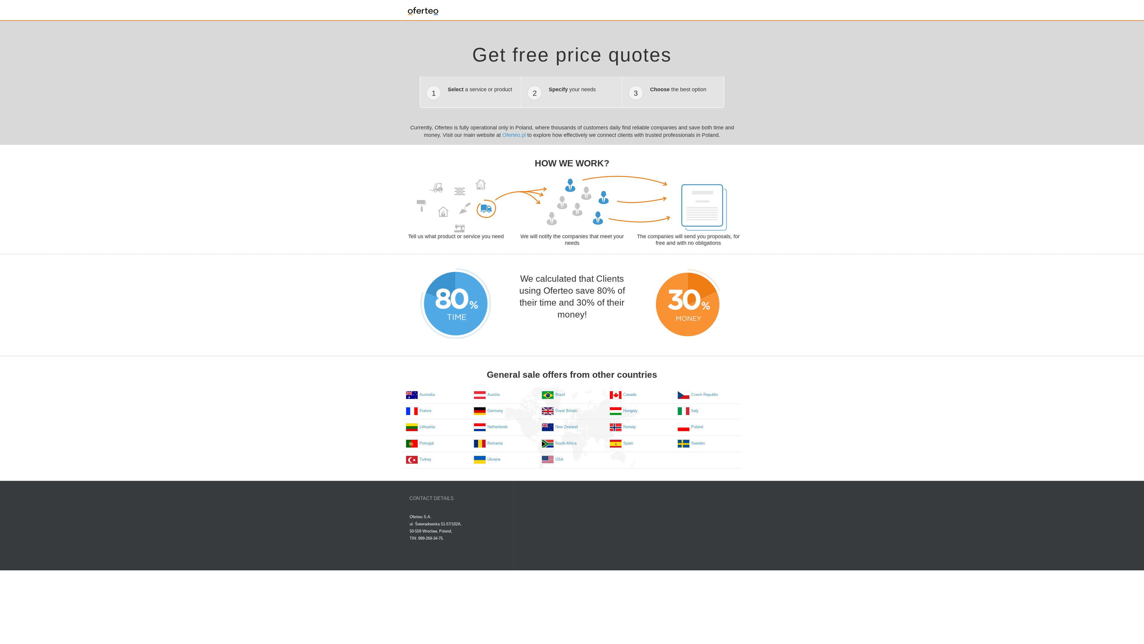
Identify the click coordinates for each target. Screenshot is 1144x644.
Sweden (698, 443)
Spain (628, 443)
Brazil (560, 394)
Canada (629, 394)
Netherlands (497, 427)
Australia (427, 394)
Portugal (426, 443)
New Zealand (566, 427)
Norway (629, 427)
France (425, 410)
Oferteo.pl (514, 135)
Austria (493, 394)
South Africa (565, 443)
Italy (695, 410)
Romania (495, 443)
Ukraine (493, 459)
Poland (697, 427)
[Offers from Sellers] (423, 9)
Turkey (425, 459)
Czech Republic (704, 394)
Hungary (630, 410)
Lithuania (427, 427)
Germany (495, 410)
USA (559, 459)
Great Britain (566, 410)
